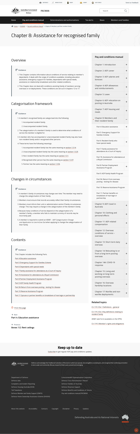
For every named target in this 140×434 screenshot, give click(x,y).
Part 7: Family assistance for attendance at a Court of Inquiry (109, 150)
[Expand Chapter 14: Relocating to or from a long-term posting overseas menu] (126, 253)
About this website (18, 408)
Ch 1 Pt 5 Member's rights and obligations (108, 324)
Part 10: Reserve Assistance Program (111, 187)
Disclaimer (66, 408)
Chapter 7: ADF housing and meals (107, 110)
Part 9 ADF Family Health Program (28, 283)
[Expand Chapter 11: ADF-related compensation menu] (126, 223)
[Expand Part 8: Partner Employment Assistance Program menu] (126, 166)
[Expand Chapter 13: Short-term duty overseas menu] (126, 243)
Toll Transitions (16, 390)
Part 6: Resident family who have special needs (107, 142)
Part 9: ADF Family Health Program (110, 173)
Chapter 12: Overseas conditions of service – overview (105, 233)
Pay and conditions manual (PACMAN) (74, 393)
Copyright (55, 408)
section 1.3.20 (73, 152)
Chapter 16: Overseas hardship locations (104, 284)
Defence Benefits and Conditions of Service (76, 390)
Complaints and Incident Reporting (23, 384)
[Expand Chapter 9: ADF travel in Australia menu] (126, 205)
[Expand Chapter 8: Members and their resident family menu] (126, 119)
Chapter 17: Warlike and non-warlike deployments (108, 293)
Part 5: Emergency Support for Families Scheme (108, 133)
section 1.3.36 (55, 164)
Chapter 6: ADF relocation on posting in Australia (107, 101)
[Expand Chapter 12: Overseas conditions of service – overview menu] (126, 233)
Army (85, 2)
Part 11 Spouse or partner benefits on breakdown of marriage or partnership (45, 295)
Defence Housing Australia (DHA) (22, 387)
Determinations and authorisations (64, 20)
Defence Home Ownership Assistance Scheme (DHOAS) (30, 396)
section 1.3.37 (68, 160)
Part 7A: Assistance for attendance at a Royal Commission (111, 158)
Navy (71, 2)
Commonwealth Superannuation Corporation (76, 377)
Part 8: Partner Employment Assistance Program (107, 166)
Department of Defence (19, 377)
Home (13, 20)
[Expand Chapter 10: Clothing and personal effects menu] (126, 214)
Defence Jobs (16, 380)
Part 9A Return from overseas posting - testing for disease (37, 287)
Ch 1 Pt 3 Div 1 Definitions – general (105, 307)
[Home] (19, 364)
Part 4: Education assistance (25, 317)
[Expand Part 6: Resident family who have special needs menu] (126, 142)
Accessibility (33, 408)
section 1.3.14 (71, 148)
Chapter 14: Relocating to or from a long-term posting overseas (107, 254)
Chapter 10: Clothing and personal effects (106, 214)
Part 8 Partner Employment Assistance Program (33, 279)
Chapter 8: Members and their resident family (106, 119)
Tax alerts (89, 20)
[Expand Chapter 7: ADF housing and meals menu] (126, 110)
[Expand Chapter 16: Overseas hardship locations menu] (126, 284)
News (102, 20)
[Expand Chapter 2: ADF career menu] (126, 71)
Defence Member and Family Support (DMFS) (26, 393)
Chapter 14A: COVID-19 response (105, 263)
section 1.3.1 (63, 156)
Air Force (98, 2)
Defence (45, 2)
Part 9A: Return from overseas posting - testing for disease (108, 180)
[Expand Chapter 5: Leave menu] (126, 94)
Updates (86, 408)
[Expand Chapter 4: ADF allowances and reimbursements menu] (126, 87)
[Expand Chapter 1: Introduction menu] (126, 65)
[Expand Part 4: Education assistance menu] (126, 127)
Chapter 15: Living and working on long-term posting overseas (105, 274)
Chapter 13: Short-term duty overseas (107, 243)
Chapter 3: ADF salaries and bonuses (107, 78)
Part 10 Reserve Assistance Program (29, 291)
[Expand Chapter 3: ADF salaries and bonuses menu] (126, 78)
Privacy (76, 408)
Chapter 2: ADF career (104, 70)
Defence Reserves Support (70, 387)
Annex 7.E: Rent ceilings (22, 327)
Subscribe (52, 352)
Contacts (44, 408)
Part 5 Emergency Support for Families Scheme (33, 262)
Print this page (20, 307)
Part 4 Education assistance (25, 258)
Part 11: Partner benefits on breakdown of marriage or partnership (107, 195)
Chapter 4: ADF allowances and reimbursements (106, 87)
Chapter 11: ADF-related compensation (105, 223)
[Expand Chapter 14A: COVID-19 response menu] (126, 263)
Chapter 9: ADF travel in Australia (105, 205)
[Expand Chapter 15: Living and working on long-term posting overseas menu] (126, 274)
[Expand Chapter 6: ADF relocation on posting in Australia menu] (126, 101)
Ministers (58, 2)
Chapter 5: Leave (102, 94)
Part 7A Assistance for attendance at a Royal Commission (37, 275)
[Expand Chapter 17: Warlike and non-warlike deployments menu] (126, 293)
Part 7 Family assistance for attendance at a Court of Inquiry (38, 271)
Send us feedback (132, 2)
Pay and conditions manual (33, 20)
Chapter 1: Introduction (105, 64)
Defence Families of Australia (71, 384)
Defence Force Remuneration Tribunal (74, 380)
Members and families (120, 20)
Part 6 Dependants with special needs (29, 267)
